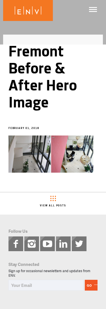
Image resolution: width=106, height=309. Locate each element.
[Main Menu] (93, 9)
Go (89, 285)
